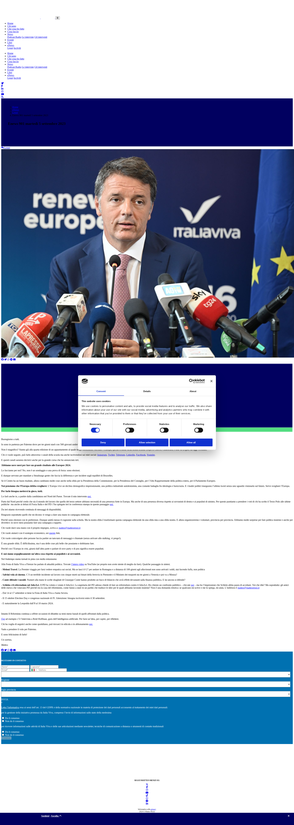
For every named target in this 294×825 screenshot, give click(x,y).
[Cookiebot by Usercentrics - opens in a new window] (191, 381)
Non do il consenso (14, 721)
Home (10, 23)
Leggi (10, 48)
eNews (10, 45)
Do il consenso (12, 718)
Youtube (151, 455)
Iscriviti (17, 48)
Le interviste (28, 37)
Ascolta (55, 816)
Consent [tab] (101, 391)
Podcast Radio (14, 37)
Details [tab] (147, 391)
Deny (103, 442)
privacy (153, 809)
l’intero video (77, 564)
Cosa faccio (13, 31)
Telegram (120, 455)
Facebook (141, 455)
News (10, 34)
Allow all (191, 442)
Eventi (10, 40)
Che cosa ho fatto (15, 29)
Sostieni (45, 816)
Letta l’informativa (10, 707)
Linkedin (130, 455)
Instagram (102, 455)
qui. (89, 496)
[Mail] (14, 359)
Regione (5, 680)
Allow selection (147, 442)
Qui (3, 619)
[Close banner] (211, 381)
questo (52, 533)
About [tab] (193, 391)
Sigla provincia (8, 689)
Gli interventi (40, 37)
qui (192, 585)
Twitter (111, 455)
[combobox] (33, 670)
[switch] (129, 430)
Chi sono (11, 26)
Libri (9, 42)
